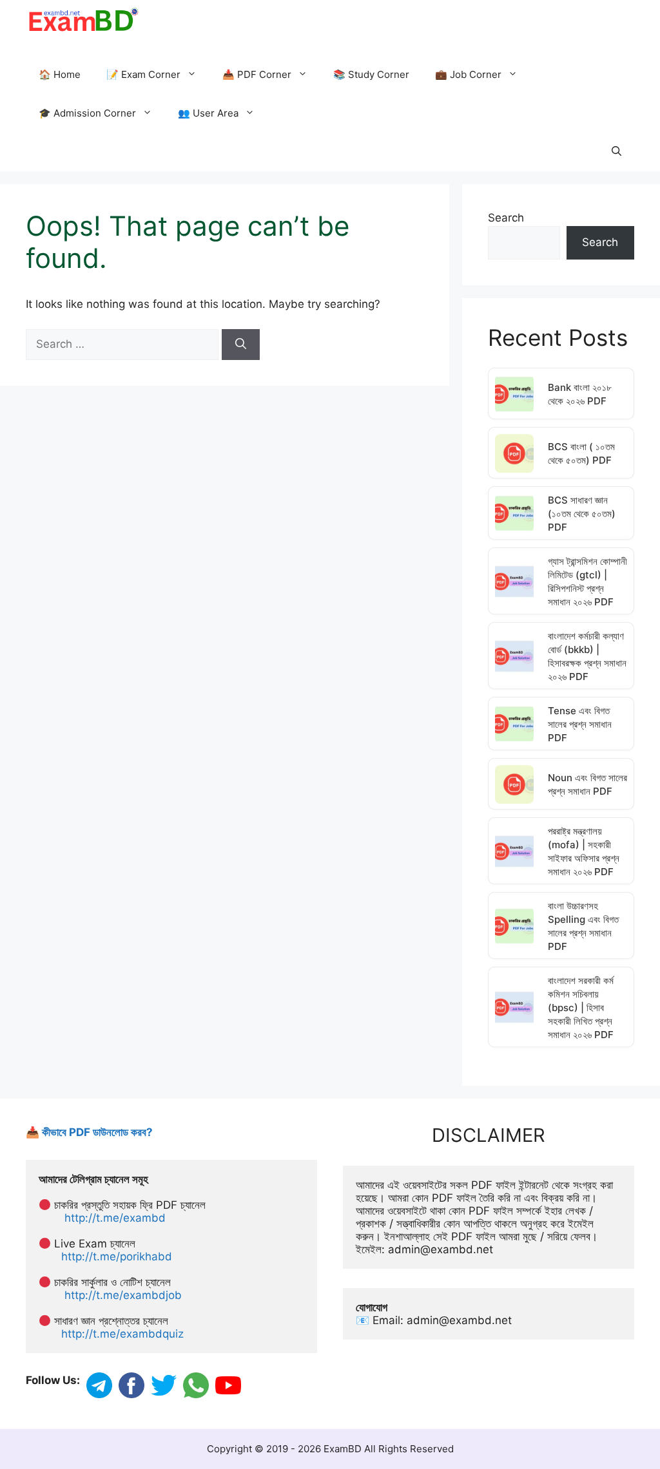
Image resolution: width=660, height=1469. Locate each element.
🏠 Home (60, 74)
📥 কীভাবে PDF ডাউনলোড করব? (89, 1132)
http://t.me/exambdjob (123, 1295)
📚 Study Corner (371, 74)
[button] (616, 152)
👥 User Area (208, 113)
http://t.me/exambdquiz (122, 1333)
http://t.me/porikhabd (116, 1256)
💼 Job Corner (468, 74)
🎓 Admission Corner (87, 113)
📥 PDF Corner (256, 74)
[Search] (241, 344)
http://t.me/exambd (115, 1217)
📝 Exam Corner (143, 74)
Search (506, 217)
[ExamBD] (83, 19)
